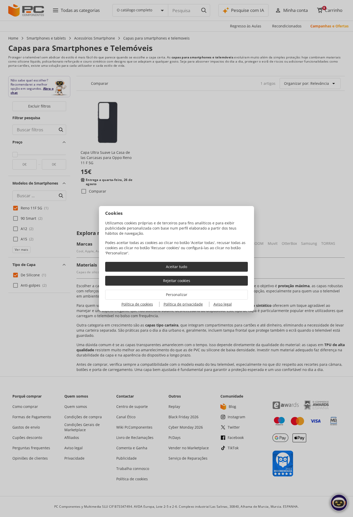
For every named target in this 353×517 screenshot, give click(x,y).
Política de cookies (137, 304)
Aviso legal (222, 304)
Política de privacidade (183, 304)
